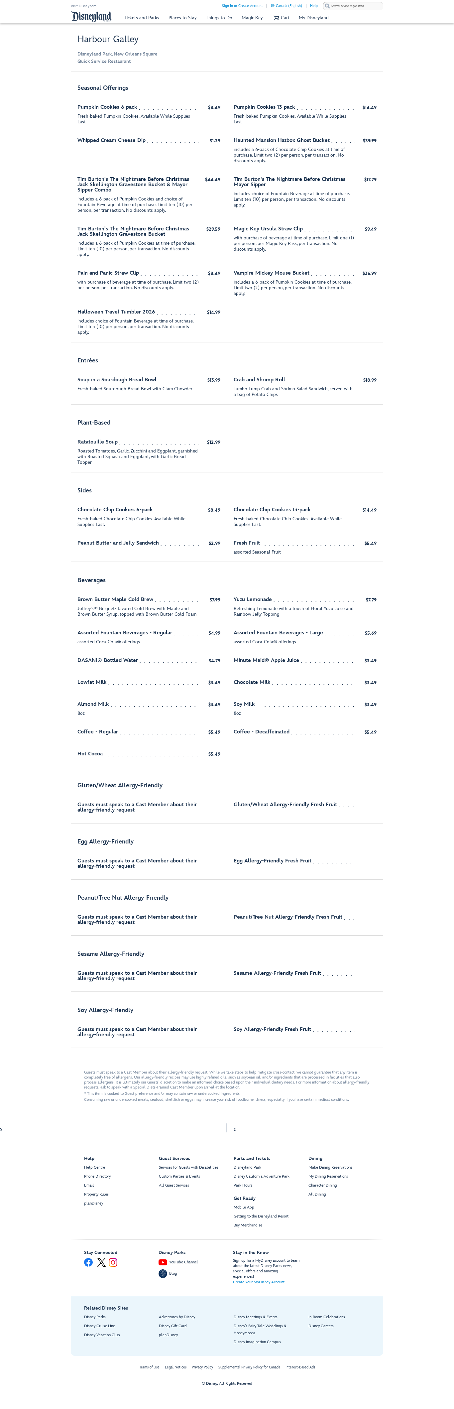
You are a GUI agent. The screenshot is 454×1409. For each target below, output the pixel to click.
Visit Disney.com (83, 6)
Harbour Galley (108, 39)
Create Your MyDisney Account (258, 1282)
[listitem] (227, 210)
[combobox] (353, 6)
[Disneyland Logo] (92, 16)
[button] (281, 18)
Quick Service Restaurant (104, 61)
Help (314, 6)
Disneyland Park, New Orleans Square (117, 54)
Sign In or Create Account (242, 6)
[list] (227, 563)
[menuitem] (273, 5)
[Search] (327, 6)
